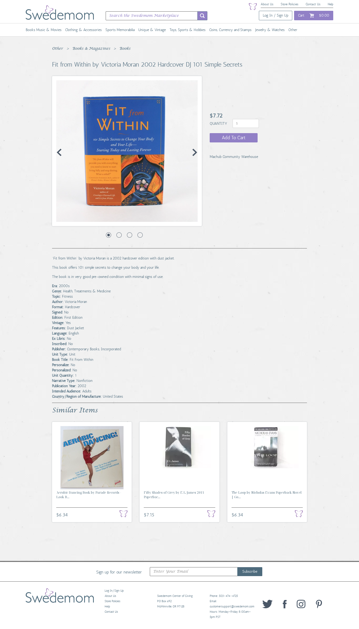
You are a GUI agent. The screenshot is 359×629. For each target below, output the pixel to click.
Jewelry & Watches (270, 30)
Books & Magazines (91, 48)
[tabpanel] (127, 151)
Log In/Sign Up (114, 590)
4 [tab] (140, 235)
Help (330, 4)
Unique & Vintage (152, 30)
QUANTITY (219, 123)
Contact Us (313, 4)
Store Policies (289, 4)
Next (194, 152)
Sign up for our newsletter (119, 572)
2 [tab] (119, 235)
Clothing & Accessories (83, 30)
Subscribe (249, 571)
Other (292, 30)
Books (124, 48)
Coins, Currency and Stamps (230, 30)
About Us (267, 4)
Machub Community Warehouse (234, 156)
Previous (59, 152)
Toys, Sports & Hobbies (188, 30)
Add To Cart (233, 138)
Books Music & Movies (43, 30)
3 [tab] (129, 235)
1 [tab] (108, 235)
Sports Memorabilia (120, 30)
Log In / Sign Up (275, 15)
